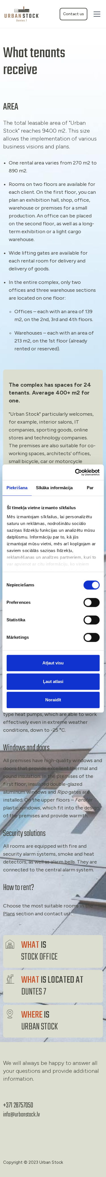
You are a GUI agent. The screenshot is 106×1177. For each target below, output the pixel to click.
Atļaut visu (53, 662)
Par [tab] (90, 487)
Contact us (73, 14)
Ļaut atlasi (53, 681)
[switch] (91, 602)
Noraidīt (53, 699)
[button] (95, 14)
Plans (9, 914)
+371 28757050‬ (18, 1105)
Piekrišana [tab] (17, 487)
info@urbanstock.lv (21, 1115)
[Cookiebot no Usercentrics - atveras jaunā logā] (75, 472)
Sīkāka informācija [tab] (54, 487)
